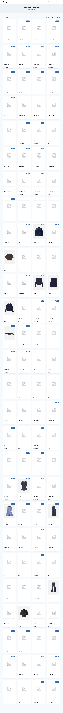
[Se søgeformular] (59, 2)
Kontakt (53, 1)
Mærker (49, 1)
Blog (57, 1)
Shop (46, 1)
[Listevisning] (59, 17)
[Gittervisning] (57, 17)
